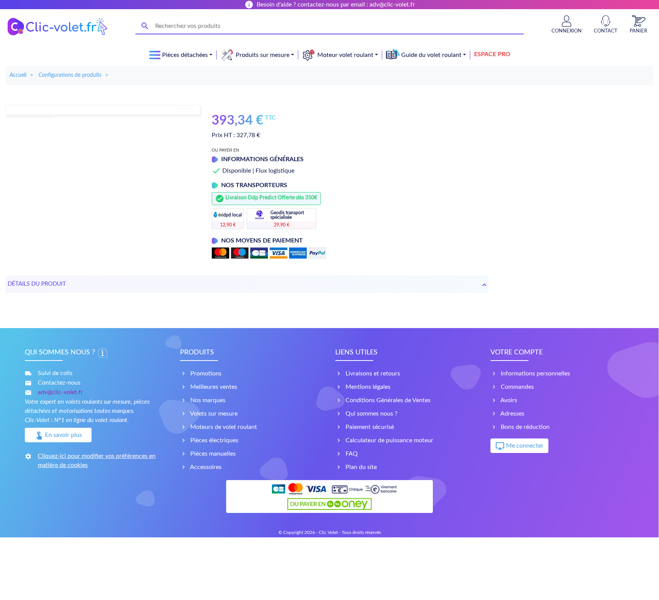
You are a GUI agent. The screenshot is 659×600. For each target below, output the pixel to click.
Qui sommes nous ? (370, 414)
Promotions (205, 373)
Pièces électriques (213, 440)
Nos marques (207, 400)
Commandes (516, 387)
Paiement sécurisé (369, 427)
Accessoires (205, 467)
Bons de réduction (524, 427)
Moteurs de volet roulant (223, 427)
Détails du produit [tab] (37, 284)
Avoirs (508, 400)
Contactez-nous (59, 383)
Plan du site (360, 467)
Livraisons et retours (372, 373)
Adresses (511, 414)
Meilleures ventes (213, 387)
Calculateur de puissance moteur (388, 440)
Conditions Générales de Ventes (387, 400)
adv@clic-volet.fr (60, 392)
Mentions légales (367, 387)
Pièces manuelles (212, 454)
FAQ (351, 454)
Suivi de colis (55, 373)
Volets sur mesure (213, 414)
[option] (103, 110)
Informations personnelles (534, 373)
